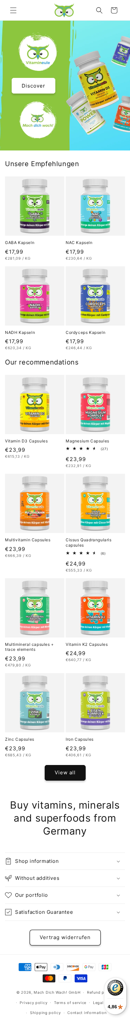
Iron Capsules (80, 739)
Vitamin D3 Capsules (26, 440)
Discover (33, 85)
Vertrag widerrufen (65, 937)
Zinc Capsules (19, 739)
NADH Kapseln (20, 332)
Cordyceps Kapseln (85, 332)
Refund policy (100, 992)
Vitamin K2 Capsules (87, 644)
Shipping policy (45, 1012)
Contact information (86, 1012)
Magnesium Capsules (87, 440)
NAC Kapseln (79, 242)
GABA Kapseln (19, 242)
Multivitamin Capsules (28, 539)
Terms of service (70, 1002)
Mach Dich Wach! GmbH (57, 992)
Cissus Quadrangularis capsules (89, 542)
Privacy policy (33, 1002)
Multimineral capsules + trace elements (29, 647)
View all (65, 772)
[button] (13, 10)
